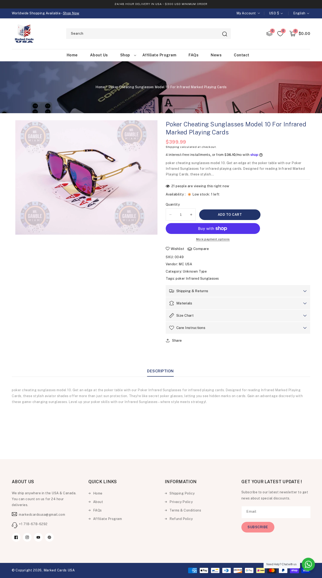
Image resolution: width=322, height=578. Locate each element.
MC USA (185, 264)
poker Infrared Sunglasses (197, 278)
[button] (299, 33)
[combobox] (148, 33)
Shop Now (71, 13)
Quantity (173, 204)
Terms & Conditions (185, 510)
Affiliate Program (107, 519)
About (98, 502)
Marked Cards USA (59, 570)
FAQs (97, 510)
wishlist (177, 249)
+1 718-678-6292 (33, 524)
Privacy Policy (181, 502)
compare (201, 249)
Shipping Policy (182, 493)
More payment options (213, 239)
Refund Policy (181, 519)
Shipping (172, 147)
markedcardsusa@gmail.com (42, 514)
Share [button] (177, 340)
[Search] (224, 34)
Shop (125, 55)
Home (100, 87)
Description (160, 371)
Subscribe (258, 527)
